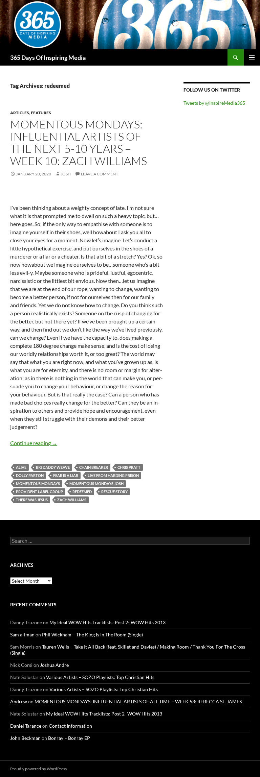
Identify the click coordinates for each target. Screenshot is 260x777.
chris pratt (128, 467)
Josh (66, 173)
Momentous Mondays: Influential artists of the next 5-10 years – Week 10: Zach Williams (78, 142)
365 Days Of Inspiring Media (48, 57)
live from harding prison (113, 475)
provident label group (39, 491)
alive (21, 467)
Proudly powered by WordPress (38, 768)
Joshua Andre (54, 665)
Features (41, 112)
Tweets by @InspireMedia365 (214, 103)
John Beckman (25, 738)
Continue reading (33, 443)
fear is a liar (65, 475)
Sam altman (22, 634)
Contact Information (70, 726)
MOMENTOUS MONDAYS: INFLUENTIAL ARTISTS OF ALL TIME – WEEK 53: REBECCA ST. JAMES (138, 701)
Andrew (18, 701)
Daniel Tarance (25, 726)
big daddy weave (53, 467)
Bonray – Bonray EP (69, 738)
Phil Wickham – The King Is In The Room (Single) (92, 634)
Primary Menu (252, 57)
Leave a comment (99, 173)
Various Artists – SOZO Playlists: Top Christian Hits (100, 677)
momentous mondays (38, 483)
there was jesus (32, 499)
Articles (19, 112)
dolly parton (30, 475)
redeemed (82, 491)
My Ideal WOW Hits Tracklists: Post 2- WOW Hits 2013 (107, 622)
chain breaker (93, 467)
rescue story (114, 491)
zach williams (71, 499)
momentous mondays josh (96, 483)
